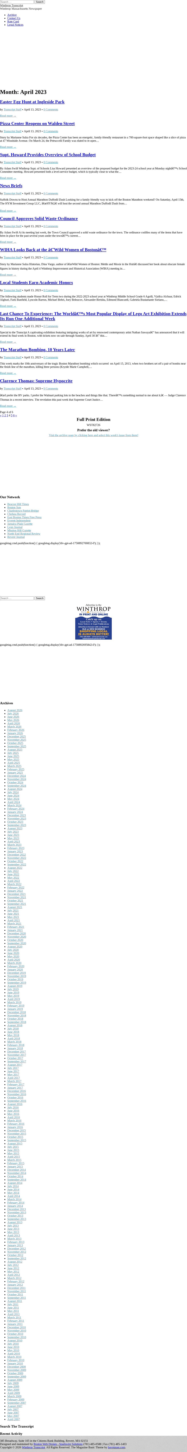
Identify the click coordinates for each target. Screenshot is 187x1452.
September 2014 (16, 1179)
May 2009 (13, 1389)
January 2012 (15, 1284)
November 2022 (16, 857)
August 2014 (14, 1182)
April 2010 (13, 1353)
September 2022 (16, 864)
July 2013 (13, 1225)
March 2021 (14, 923)
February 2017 (15, 1084)
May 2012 (13, 1271)
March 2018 (14, 1041)
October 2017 (15, 1058)
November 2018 (16, 1015)
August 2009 (14, 1379)
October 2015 (15, 1137)
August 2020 (14, 946)
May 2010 (13, 1350)
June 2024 (13, 795)
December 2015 (16, 1130)
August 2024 (14, 789)
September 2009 (16, 1376)
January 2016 (15, 1127)
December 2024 (16, 775)
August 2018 (14, 1025)
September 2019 (16, 982)
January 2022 (15, 890)
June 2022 (13, 874)
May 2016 (13, 1114)
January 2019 (15, 1008)
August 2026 (14, 710)
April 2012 (13, 1274)
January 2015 (15, 1166)
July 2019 (13, 989)
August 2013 (14, 1222)
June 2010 (13, 1347)
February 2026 (15, 729)
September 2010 (16, 1337)
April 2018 (13, 1038)
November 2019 (16, 976)
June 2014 (13, 1189)
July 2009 (13, 1383)
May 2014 (13, 1192)
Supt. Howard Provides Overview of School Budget (48, 154)
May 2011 (13, 1310)
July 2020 (13, 949)
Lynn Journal (14, 527)
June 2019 (13, 992)
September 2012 (16, 1258)
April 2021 (13, 920)
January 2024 (15, 812)
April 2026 (13, 723)
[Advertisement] (93, 59)
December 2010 (16, 1327)
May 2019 (13, 995)
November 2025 (16, 739)
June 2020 (13, 953)
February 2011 (15, 1320)
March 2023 (14, 844)
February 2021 (15, 926)
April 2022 (13, 880)
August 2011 (14, 1301)
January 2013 (15, 1245)
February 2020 (15, 966)
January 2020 (15, 969)
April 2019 (13, 999)
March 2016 (14, 1120)
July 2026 (13, 713)
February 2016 (15, 1123)
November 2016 (16, 1094)
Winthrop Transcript (11, 5)
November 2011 (16, 1291)
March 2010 (14, 1356)
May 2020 (13, 956)
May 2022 (13, 877)
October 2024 (15, 782)
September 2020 (16, 943)
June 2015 (13, 1150)
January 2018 (15, 1048)
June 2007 (13, 1412)
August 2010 (14, 1340)
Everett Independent (18, 520)
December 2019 (16, 972)
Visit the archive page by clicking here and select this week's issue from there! (93, 435)
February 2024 (15, 808)
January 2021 (15, 930)
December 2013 (16, 1209)
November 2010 (16, 1330)
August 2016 (14, 1104)
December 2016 (16, 1091)
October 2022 (15, 861)
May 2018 (13, 1035)
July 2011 (12, 1304)
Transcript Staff (12, 109)
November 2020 (16, 936)
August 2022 (14, 867)
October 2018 (15, 1018)
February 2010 (15, 1360)
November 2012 (16, 1251)
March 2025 (14, 766)
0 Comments (50, 109)
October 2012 (15, 1255)
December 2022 (16, 854)
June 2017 (13, 1071)
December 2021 (16, 894)
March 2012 (14, 1278)
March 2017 (14, 1081)
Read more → (8, 115)
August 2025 (14, 749)
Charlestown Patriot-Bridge (23, 510)
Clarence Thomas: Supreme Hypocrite (36, 380)
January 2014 (15, 1205)
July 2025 (13, 752)
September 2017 (16, 1061)
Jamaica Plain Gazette (20, 523)
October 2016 (15, 1097)
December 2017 (16, 1051)
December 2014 (16, 1169)
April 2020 (13, 959)
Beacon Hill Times (18, 504)
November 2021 (16, 897)
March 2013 (14, 1238)
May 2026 (13, 720)
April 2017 (13, 1077)
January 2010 (15, 1363)
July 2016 (13, 1107)
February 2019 (15, 1005)
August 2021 (14, 907)
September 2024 (16, 785)
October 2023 (15, 821)
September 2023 (16, 825)
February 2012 (15, 1281)
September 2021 (16, 903)
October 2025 (15, 743)
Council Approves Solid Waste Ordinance (39, 218)
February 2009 (15, 1399)
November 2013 (16, 1212)
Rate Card (13, 21)
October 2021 (15, 900)
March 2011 (14, 1317)
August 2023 (14, 828)
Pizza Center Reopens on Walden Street (37, 123)
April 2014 (13, 1196)
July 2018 (13, 1028)
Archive (12, 14)
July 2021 (13, 910)
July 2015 (13, 1146)
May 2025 (13, 759)
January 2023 (15, 851)
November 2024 (16, 779)
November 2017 (16, 1054)
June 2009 (13, 1386)
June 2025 (13, 756)
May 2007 (13, 1416)
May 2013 (13, 1232)
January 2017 (15, 1087)
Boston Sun (14, 507)
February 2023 (15, 848)
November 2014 (16, 1173)
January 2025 (15, 772)
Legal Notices (15, 24)
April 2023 (13, 841)
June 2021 (13, 913)
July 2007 (13, 1409)
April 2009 (13, 1393)
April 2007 (13, 1419)
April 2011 (13, 1314)
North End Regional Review (23, 533)
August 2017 (14, 1064)
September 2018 (16, 1022)
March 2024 (14, 805)
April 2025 (13, 762)
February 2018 (15, 1045)
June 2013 (13, 1228)
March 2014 (14, 1199)
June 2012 (13, 1268)
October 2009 (15, 1373)
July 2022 (13, 871)
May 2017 (13, 1074)
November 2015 (16, 1133)
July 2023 (13, 831)
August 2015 (14, 1143)
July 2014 (13, 1186)
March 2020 (14, 963)
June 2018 (13, 1031)
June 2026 (13, 716)
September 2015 (16, 1140)
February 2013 (15, 1242)
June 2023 (13, 835)
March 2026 (14, 726)
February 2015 (15, 1163)
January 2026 (15, 733)
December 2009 (16, 1366)
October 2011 (15, 1294)
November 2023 (16, 818)
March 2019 (14, 1002)
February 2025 (15, 769)
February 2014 (15, 1202)
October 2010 (15, 1333)
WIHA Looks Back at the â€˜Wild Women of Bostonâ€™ (53, 249)
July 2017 (13, 1068)
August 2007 (14, 1406)
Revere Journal (16, 537)
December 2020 (16, 933)
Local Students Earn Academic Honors (36, 282)
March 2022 (14, 884)
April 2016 (13, 1117)
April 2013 (13, 1235)
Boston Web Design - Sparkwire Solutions (58, 1444)
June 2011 (13, 1307)
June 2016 (13, 1110)
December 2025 (16, 736)
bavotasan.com (116, 1447)
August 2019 (14, 986)
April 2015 (13, 1156)
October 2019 (15, 979)
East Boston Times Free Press (24, 517)
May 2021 (13, 917)
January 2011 (15, 1324)
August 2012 (14, 1261)
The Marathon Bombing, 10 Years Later (37, 349)
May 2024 (13, 798)
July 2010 (13, 1343)
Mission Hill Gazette (19, 530)
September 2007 (16, 1402)
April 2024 (13, 802)
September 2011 (16, 1297)
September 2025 (16, 746)
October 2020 (15, 940)
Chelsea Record (16, 514)
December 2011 (16, 1288)
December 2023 (16, 815)
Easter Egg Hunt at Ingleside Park (32, 101)
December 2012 (16, 1248)
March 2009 (14, 1396)
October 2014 (15, 1176)
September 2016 (16, 1100)
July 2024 (13, 792)
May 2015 (13, 1153)
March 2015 (14, 1159)
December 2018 (16, 1012)
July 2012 (13, 1265)
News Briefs (11, 185)
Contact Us (13, 18)
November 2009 (16, 1370)
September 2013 (16, 1219)
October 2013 (15, 1215)
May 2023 (13, 838)
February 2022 (15, 887)
